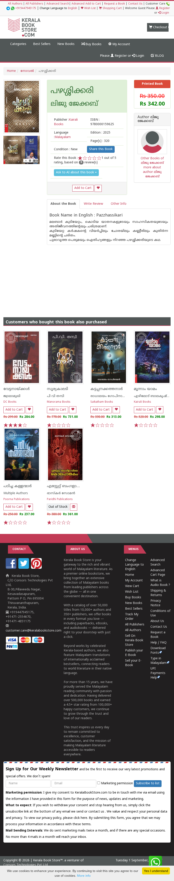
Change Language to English (134, 564)
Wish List (89, 8)
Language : (62, 135)
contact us (96, 812)
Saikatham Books (101, 402)
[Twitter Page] (24, 568)
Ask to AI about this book (75, 172)
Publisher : (66, 122)
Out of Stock (58, 507)
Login (165, 13)
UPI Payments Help (157, 673)
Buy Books (93, 44)
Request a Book (114, 4)
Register (164, 8)
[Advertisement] (87, 276)
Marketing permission (116, 783)
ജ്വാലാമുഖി (11, 396)
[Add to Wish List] (98, 188)
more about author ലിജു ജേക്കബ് (152, 172)
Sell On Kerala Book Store (134, 640)
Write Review (93, 204)
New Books (66, 44)
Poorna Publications (16, 499)
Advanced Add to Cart (86, 4)
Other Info (118, 204)
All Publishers (34, 4)
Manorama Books (58, 402)
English (72, 8)
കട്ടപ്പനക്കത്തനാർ (106, 389)
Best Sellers (42, 44)
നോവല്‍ (27, 71)
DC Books (10, 402)
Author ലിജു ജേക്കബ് (148, 119)
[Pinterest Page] (37, 568)
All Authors (15, 4)
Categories (18, 44)
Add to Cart (83, 188)
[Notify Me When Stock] (73, 507)
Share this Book (101, 149)
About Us (157, 621)
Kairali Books (142, 402)
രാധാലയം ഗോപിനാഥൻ (109, 396)
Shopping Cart (112, 8)
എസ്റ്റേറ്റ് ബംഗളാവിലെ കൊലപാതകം (80, 486)
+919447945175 (25, 8)
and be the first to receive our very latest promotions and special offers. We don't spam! (85, 772)
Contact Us (135, 4)
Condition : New (65, 149)
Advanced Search (57, 4)
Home (11, 71)
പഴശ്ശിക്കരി (72, 91)
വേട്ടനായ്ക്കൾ (16, 389)
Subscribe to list (148, 783)
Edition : (100, 133)
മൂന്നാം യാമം (145, 389)
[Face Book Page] (11, 568)
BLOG (159, 56)
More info (84, 875)
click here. (81, 818)
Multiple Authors (15, 493)
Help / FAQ (158, 643)
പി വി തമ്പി (55, 396)
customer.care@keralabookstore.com (33, 631)
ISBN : (102, 122)
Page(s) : (99, 141)
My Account (120, 44)
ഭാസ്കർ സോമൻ (61, 493)
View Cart (132, 586)
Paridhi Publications (60, 499)
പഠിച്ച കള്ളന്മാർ (17, 486)
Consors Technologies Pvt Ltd (25, 865)
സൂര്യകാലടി (57, 389)
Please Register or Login (122, 56)
